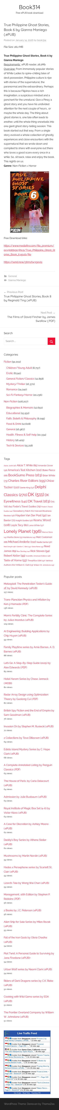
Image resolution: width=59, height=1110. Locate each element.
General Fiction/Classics (20, 378)
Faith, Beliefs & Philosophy (21, 418)
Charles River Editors (27, 481)
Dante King (27, 487)
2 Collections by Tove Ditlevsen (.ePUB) (26, 737)
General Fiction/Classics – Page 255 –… (24, 1045)
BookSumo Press (25, 475)
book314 (41, 40)
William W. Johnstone (44, 565)
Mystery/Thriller (15, 384)
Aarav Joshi (10, 466)
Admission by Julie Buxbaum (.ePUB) (25, 796)
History (10, 440)
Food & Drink (13, 423)
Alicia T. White (27, 465)
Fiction (7, 361)
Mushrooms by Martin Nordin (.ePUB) (25, 855)
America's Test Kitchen (25, 470)
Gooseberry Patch (23, 511)
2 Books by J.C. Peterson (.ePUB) (22, 910)
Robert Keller (14, 555)
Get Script (17, 1093)
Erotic (9, 373)
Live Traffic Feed (27, 1033)
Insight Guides (24, 520)
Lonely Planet (22, 531)
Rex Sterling (23, 551)
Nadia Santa (44, 542)
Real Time (26, 1093)
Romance (11, 389)
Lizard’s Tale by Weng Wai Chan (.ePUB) (26, 883)
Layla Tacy (19, 525)
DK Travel (39, 501)
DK (36, 494)
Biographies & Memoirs (19, 407)
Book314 (29, 7)
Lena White (36, 525)
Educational (13, 413)
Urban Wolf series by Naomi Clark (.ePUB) (28, 969)
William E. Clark (24, 565)
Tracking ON (35, 1093)
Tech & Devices (15, 445)
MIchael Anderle (22, 541)
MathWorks (29, 537)
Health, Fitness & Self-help (21, 434)
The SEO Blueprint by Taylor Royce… (20, 1051)
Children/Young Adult (19, 367)
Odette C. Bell (24, 547)
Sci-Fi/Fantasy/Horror (19, 394)
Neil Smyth (10, 546)
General (12, 276)
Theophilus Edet (36, 560)
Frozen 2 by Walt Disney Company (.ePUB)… (26, 1039)
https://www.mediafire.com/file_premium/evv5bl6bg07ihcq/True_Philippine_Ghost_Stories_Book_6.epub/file (29, 250)
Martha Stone (14, 537)
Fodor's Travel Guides (27, 506)
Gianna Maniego (17, 280)
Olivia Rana (37, 547)
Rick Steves (40, 551)
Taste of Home (15, 560)
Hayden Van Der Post (31, 515)
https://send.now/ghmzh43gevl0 (23, 262)
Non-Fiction (10, 401)
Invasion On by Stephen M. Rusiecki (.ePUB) (28, 726)
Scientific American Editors (38, 556)
